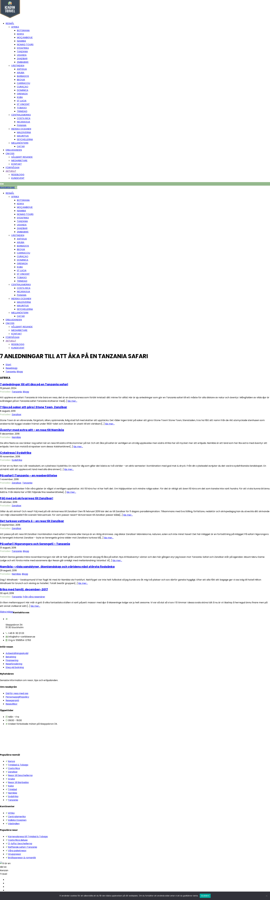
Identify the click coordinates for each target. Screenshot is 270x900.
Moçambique (25, 37)
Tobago (22, 107)
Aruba (20, 72)
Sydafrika (23, 48)
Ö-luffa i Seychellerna (20, 843)
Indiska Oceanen (21, 128)
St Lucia (21, 100)
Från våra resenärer (34, 596)
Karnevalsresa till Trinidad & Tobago (28, 836)
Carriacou (23, 83)
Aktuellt (11, 171)
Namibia (21, 41)
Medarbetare (19, 160)
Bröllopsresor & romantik (22, 857)
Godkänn (205, 896)
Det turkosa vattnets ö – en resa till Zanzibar (32, 521)
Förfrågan (12, 167)
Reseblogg (17, 174)
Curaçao (22, 86)
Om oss (10, 153)
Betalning (11, 656)
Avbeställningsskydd (17, 653)
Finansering (12, 660)
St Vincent (23, 104)
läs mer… (72, 401)
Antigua (22, 69)
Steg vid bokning (15, 667)
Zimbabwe (23, 62)
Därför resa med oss (17, 693)
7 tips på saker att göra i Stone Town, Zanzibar (33, 407)
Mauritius (23, 136)
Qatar (21, 146)
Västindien (17, 65)
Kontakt (16, 164)
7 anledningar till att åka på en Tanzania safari (34, 384)
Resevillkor (11, 704)
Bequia (21, 79)
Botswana (23, 30)
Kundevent (17, 178)
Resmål (10, 23)
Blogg (20, 371)
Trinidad (22, 111)
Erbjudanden (14, 150)
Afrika (15, 27)
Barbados (23, 76)
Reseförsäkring (14, 663)
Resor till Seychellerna (20, 775)
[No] (266, 895)
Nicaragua (23, 121)
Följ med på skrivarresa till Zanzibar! (26, 498)
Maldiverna (24, 132)
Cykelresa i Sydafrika (15, 453)
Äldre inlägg (6, 611)
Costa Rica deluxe (18, 840)
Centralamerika (21, 114)
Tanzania (22, 51)
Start (8, 364)
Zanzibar (22, 58)
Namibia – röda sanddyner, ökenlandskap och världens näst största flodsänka (57, 567)
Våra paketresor (17, 850)
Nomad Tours (25, 44)
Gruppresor (14, 854)
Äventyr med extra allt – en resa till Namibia (32, 430)
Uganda (22, 55)
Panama (21, 125)
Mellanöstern (19, 143)
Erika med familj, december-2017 (24, 589)
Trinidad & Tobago (18, 764)
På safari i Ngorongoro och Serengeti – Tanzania (35, 544)
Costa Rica (23, 118)
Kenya (20, 34)
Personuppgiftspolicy (17, 696)
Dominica (22, 90)
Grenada (22, 93)
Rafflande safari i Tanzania (22, 847)
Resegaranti (12, 700)
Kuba (20, 97)
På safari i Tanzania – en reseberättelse (28, 475)
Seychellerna (25, 139)
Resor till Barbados (18, 782)
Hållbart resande (22, 157)
